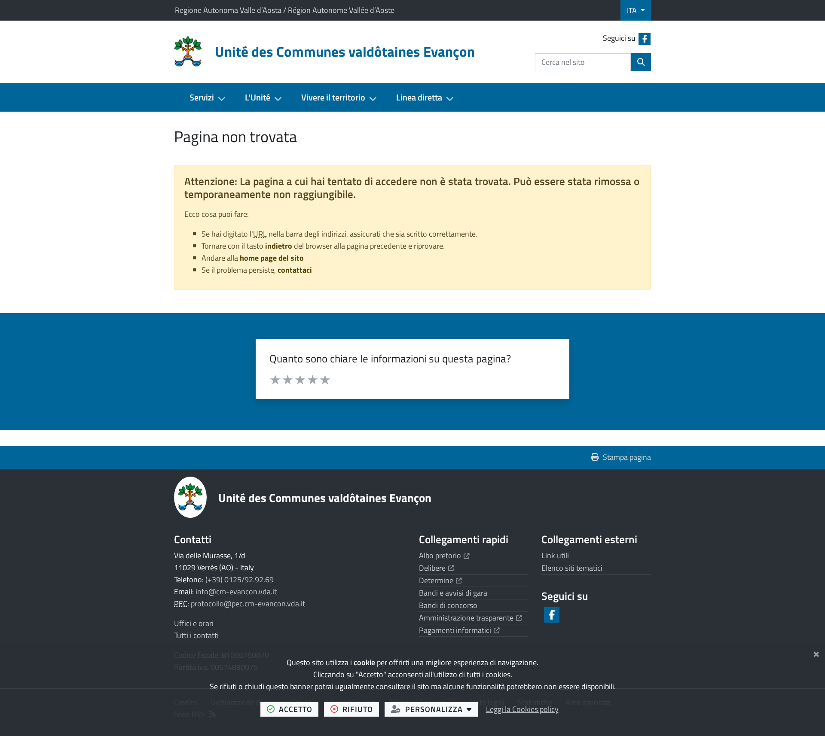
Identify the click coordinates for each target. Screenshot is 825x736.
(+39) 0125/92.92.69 (239, 579)
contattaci (295, 270)
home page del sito (272, 258)
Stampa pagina (627, 457)
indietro (278, 246)
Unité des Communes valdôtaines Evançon (324, 497)
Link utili (555, 555)
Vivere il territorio (333, 97)
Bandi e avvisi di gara (453, 593)
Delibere (436, 568)
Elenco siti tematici (571, 568)
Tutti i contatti (196, 635)
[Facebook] (551, 615)
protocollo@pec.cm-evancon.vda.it (248, 603)
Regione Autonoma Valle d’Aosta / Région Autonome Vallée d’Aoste (284, 10)
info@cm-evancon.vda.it (236, 591)
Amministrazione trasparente (470, 617)
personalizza (441, 709)
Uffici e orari (194, 623)
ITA (633, 10)
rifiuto (360, 709)
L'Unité (257, 97)
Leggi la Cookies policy (522, 709)
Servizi (201, 97)
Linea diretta (419, 97)
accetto (298, 709)
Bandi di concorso (448, 605)
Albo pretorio (444, 555)
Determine (440, 580)
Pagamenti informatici (459, 630)
